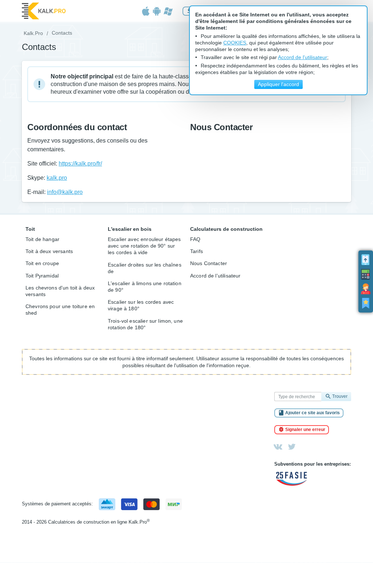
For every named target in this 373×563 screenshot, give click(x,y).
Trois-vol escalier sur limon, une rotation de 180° (145, 324)
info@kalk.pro (65, 192)
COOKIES (234, 43)
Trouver (340, 396)
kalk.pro (57, 178)
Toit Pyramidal (42, 276)
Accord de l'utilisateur (215, 276)
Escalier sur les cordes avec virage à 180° (141, 305)
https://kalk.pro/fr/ (80, 163)
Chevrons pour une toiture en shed (60, 309)
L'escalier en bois (130, 229)
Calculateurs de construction (226, 229)
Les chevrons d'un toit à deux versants (60, 291)
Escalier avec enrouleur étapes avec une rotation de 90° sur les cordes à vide (144, 245)
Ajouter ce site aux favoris (312, 412)
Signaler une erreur (305, 429)
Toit (30, 229)
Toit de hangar (42, 239)
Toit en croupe (42, 263)
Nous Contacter (208, 263)
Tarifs (196, 251)
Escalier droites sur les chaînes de (144, 268)
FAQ (195, 239)
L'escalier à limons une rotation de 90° (144, 286)
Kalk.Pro (33, 33)
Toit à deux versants (49, 251)
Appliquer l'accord (278, 84)
